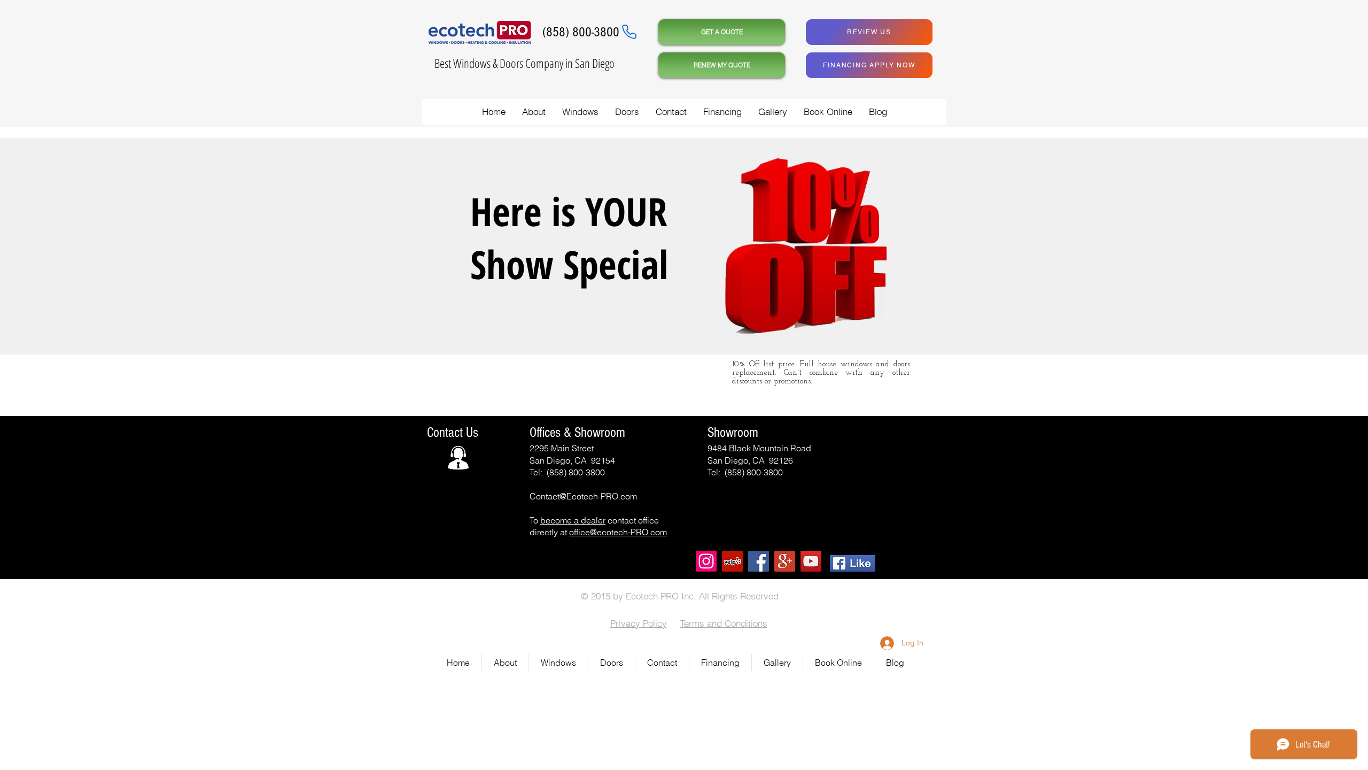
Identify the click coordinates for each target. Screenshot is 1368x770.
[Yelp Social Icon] (732, 561)
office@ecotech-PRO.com (618, 532)
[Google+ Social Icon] (784, 561)
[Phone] (629, 31)
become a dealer (572, 520)
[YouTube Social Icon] (810, 561)
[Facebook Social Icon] (758, 561)
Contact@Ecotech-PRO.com (583, 496)
